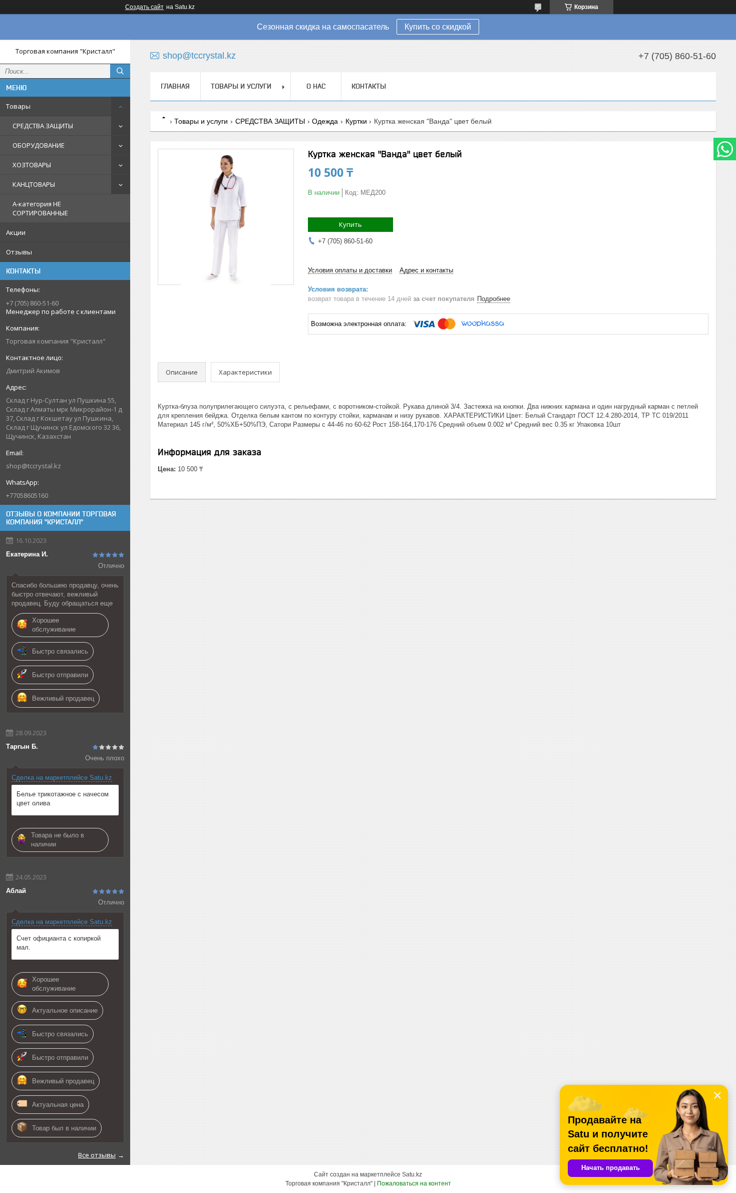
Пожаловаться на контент (414, 1183)
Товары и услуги (241, 86)
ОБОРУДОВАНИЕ (39, 145)
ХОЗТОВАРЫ (32, 164)
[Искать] (120, 71)
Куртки (356, 121)
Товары (18, 106)
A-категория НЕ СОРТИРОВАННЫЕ (40, 208)
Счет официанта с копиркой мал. (59, 943)
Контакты (368, 86)
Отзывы (19, 251)
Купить (350, 224)
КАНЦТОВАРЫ (34, 184)
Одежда (325, 121)
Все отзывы (97, 1154)
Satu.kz (412, 1174)
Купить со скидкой (438, 27)
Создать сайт (144, 7)
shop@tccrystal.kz (33, 465)
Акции (16, 232)
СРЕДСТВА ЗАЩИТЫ (43, 125)
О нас (315, 86)
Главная (175, 86)
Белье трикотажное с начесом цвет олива (63, 798)
